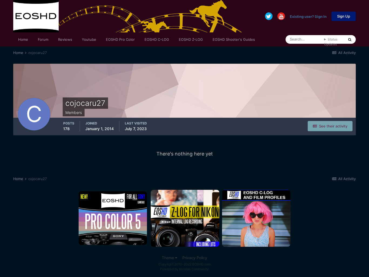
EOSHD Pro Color (120, 39)
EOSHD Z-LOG (191, 39)
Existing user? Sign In (308, 16)
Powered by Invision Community (184, 269)
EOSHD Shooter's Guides (234, 39)
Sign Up (343, 16)
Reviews (65, 39)
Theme (168, 257)
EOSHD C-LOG (157, 39)
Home (23, 39)
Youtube (89, 39)
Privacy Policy (194, 257)
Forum (43, 39)
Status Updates (330, 41)
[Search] (350, 39)
